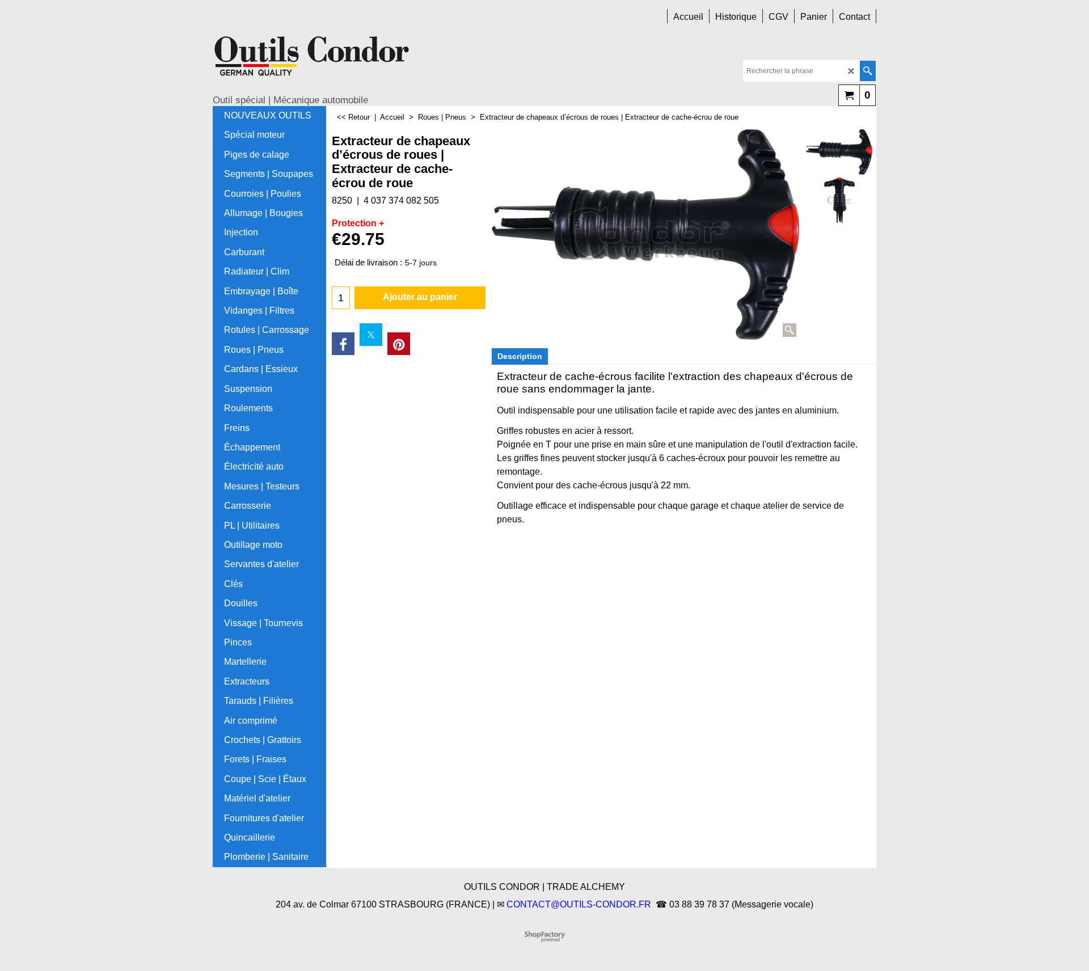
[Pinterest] (398, 343)
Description (519, 356)
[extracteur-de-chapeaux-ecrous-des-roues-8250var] (839, 200)
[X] (371, 334)
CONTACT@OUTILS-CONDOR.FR (578, 904)
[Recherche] (867, 71)
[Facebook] (343, 343)
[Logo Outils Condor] (312, 60)
